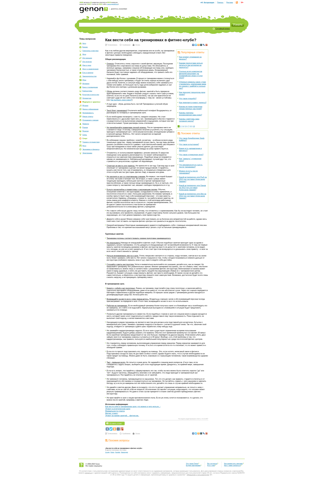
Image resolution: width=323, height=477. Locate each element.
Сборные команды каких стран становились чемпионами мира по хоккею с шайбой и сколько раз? (192, 85)
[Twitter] (196, 45)
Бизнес (85, 47)
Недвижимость (88, 113)
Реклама (229, 2)
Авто (84, 43)
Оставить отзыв (115, 423)
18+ (242, 2)
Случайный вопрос (223, 29)
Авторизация (209, 2)
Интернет (85, 84)
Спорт (84, 138)
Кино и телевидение (90, 87)
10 (194, 126)
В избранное (126, 44)
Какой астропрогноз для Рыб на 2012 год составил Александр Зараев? (193, 179)
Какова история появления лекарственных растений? (190, 107)
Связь (84, 135)
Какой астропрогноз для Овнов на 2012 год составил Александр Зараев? (192, 187)
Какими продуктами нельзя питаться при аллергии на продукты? (191, 65)
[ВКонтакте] (193, 45)
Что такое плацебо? (187, 98)
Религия (85, 131)
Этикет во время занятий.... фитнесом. (122, 415)
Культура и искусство (90, 95)
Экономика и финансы (90, 149)
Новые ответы (87, 116)
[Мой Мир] (201, 45)
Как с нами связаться (232, 465)
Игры (84, 80)
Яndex (112, 452)
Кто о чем (211, 465)
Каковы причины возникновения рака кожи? (190, 114)
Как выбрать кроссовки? (121, 100)
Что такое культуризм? (189, 144)
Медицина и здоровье (91, 102)
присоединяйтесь (112, 4)
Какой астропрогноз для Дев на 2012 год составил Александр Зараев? (192, 196)
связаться (88, 473)
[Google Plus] (206, 45)
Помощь (220, 2)
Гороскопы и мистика (90, 51)
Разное (85, 127)
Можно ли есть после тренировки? (188, 172)
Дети (84, 54)
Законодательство (89, 76)
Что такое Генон (192, 464)
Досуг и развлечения (90, 69)
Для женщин (87, 58)
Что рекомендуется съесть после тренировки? (191, 166)
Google (107, 452)
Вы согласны (212, 464)
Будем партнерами (193, 465)
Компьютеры (87, 91)
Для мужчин (87, 62)
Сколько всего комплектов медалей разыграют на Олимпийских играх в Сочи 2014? (191, 74)
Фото (84, 146)
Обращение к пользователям (198, 475)
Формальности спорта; (115, 411)
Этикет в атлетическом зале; (117, 409)
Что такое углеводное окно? (191, 154)
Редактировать (112, 44)
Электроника (87, 153)
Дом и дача (86, 65)
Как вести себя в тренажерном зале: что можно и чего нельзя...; (133, 406)
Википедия (124, 452)
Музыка (85, 105)
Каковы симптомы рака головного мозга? (189, 120)
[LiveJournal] (204, 45)
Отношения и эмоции (90, 120)
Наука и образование (90, 109)
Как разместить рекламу (233, 464)
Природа (85, 124)
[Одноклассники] (198, 45)
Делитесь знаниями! (119, 9)
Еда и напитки (87, 73)
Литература (86, 98)
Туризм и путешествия (91, 142)
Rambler (117, 452)
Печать (137, 44)
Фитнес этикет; (111, 413)
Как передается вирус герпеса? (192, 102)
